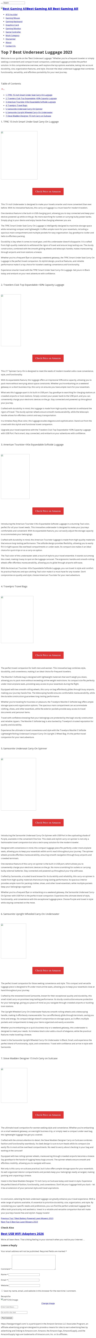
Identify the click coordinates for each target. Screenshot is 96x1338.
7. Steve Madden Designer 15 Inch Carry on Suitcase (28, 116)
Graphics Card (12, 25)
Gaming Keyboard (14, 21)
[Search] (2, 3)
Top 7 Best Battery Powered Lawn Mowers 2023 (27, 1218)
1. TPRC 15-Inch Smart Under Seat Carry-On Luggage (29, 95)
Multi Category (12, 35)
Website (4, 1285)
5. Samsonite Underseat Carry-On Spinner (24, 109)
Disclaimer (11, 39)
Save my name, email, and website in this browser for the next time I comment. (40, 1290)
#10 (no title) (11, 14)
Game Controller (13, 32)
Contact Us (11, 46)
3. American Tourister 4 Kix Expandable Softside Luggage (31, 102)
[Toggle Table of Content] (2, 89)
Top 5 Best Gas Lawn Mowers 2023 (19, 1221)
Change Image (48, 1303)
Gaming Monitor (13, 28)
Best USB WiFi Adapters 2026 (22, 1234)
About (8, 42)
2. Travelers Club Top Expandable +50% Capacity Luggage (31, 98)
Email (4, 1280)
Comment (6, 1269)
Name (4, 1274)
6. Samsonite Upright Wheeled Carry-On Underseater (29, 112)
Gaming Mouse (13, 18)
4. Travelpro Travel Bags (16, 105)
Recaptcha (6, 1296)
